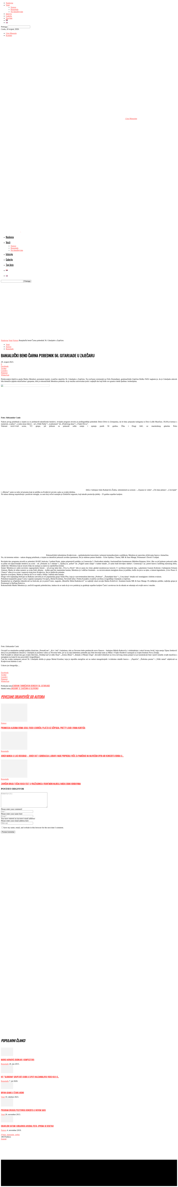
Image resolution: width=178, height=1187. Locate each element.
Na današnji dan (17, 12)
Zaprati (3, 1139)
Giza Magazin (11, 33)
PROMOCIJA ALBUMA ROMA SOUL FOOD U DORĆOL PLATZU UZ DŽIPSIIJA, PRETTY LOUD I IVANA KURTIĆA (43, 727)
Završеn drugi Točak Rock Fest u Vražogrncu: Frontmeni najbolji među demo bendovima (41, 783)
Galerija (9, 16)
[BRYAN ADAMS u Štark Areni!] (7, 1088)
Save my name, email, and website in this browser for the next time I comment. (33, 828)
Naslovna (9, 3)
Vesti (8, 5)
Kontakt (9, 35)
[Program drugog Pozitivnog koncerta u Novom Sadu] (7, 1106)
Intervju (9, 14)
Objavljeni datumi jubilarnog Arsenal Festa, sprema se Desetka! (27, 1126)
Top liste (9, 18)
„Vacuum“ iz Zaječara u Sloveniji (24, 688)
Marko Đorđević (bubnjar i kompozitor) (17, 1059)
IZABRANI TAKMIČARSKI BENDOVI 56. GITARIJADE (31, 685)
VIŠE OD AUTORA (34, 696)
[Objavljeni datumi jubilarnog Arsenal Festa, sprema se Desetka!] (7, 1122)
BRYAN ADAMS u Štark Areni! (12, 1092)
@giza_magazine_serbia (10, 1135)
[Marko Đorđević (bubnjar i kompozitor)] (7, 1055)
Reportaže (14, 9)
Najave (13, 7)
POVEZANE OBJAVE (12, 696)
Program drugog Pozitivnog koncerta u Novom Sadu (23, 1110)
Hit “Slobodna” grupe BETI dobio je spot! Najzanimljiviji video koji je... (30, 1076)
